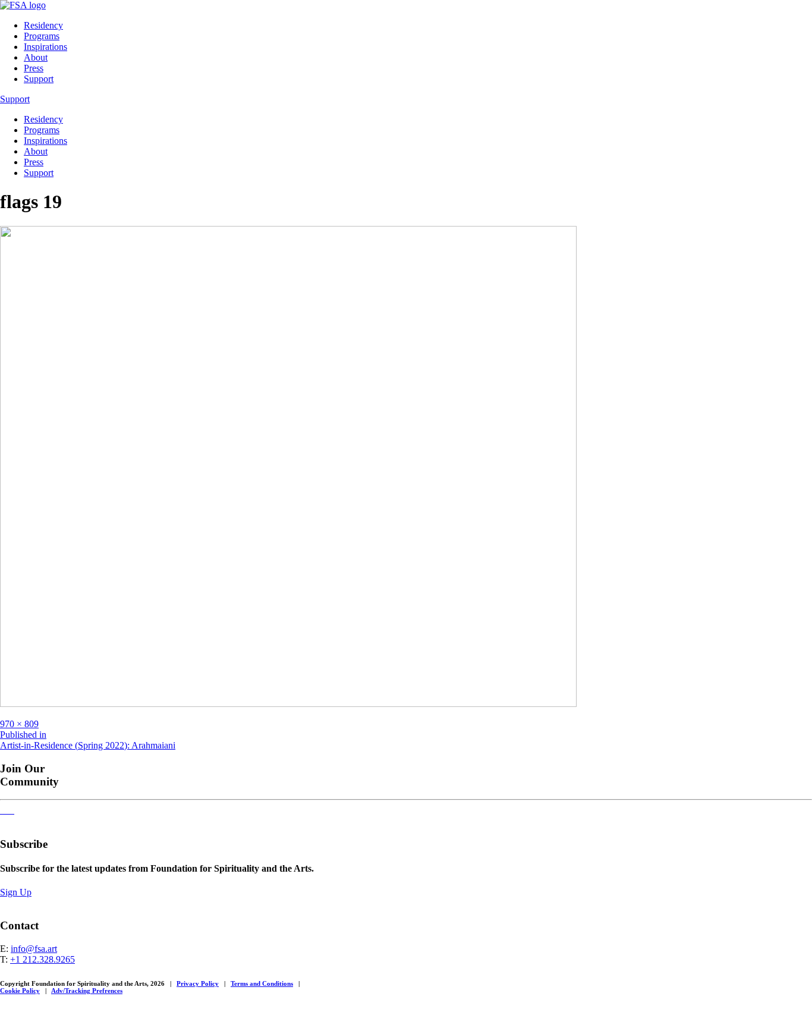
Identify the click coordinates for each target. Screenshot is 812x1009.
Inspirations (45, 47)
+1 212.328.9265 (42, 959)
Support (38, 79)
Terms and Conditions (262, 983)
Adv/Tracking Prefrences (86, 990)
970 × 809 (19, 724)
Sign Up (16, 892)
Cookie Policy (20, 990)
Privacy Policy (198, 983)
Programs (41, 36)
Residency (43, 25)
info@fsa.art (34, 949)
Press (33, 68)
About (36, 57)
